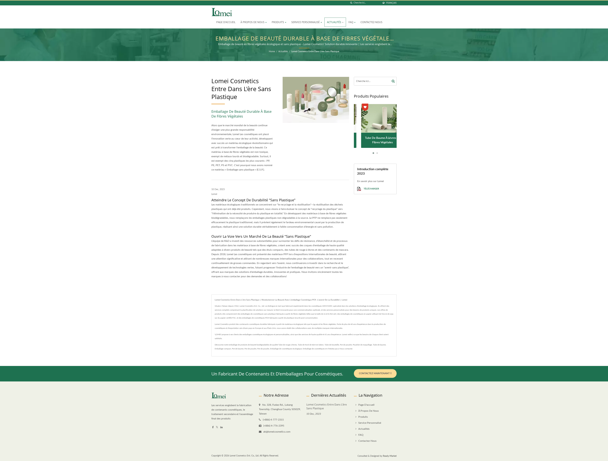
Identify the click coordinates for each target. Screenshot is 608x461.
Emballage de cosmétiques (314, 349)
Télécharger (371, 188)
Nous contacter (346, 349)
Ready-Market (390, 456)
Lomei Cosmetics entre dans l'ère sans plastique (315, 51)
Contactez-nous (371, 22)
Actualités (334, 22)
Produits (278, 22)
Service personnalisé (305, 22)
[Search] (393, 81)
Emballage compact (223, 349)
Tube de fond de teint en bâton (311, 345)
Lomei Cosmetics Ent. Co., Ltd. (244, 456)
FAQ (351, 22)
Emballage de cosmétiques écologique (286, 349)
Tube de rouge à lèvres (287, 345)
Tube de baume (379, 345)
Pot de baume (238, 349)
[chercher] (351, 2)
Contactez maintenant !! (375, 373)
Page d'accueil (225, 22)
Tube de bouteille (332, 345)
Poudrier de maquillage (362, 345)
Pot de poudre (346, 345)
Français (391, 3)
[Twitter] (217, 427)
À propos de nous (253, 22)
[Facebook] (213, 427)
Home (272, 51)
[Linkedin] (221, 427)
